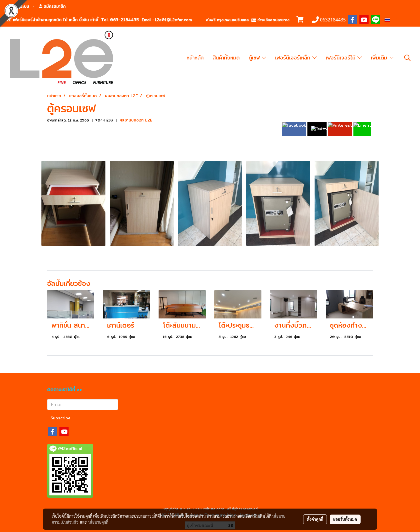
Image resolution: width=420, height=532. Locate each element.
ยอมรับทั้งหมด (345, 519)
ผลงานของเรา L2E (135, 120)
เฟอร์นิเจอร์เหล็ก (293, 57)
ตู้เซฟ (255, 57)
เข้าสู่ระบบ (20, 6)
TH (393, 20)
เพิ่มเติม (380, 57)
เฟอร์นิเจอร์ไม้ (341, 57)
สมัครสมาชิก (54, 6)
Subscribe (61, 418)
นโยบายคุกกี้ (98, 522)
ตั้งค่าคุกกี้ (315, 519)
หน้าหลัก (195, 57)
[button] (407, 57)
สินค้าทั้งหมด (226, 57)
